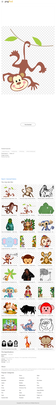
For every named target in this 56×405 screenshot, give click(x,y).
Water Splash (22, 395)
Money (38, 397)
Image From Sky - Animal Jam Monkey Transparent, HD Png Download (35, 332)
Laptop (2, 383)
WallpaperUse (22, 385)
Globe (20, 392)
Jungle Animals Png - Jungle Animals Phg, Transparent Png (33, 265)
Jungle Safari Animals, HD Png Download (10, 332)
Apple (38, 375)
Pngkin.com (39, 395)
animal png (21, 151)
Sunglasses (21, 378)
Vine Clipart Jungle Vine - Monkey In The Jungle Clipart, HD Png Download (36, 215)
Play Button (39, 380)
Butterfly (3, 378)
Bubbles (21, 383)
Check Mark (39, 387)
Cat (37, 378)
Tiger (2, 385)
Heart (2, 375)
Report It (3, 179)
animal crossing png (30, 151)
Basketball (3, 380)
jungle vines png (5, 151)
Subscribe (21, 380)
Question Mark (4, 397)
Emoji (2, 387)
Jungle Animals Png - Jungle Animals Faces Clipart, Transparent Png (16, 248)
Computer (39, 392)
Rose (38, 385)
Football (3, 390)
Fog (38, 383)
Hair (20, 390)
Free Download (28, 124)
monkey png (14, 151)
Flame (20, 375)
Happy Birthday (40, 390)
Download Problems (11, 179)
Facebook (21, 397)
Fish (2, 392)
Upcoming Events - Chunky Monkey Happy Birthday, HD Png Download (35, 232)
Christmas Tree (22, 387)
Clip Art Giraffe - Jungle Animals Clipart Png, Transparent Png (33, 248)
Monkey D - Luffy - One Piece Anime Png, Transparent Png (32, 298)
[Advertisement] (28, 16)
